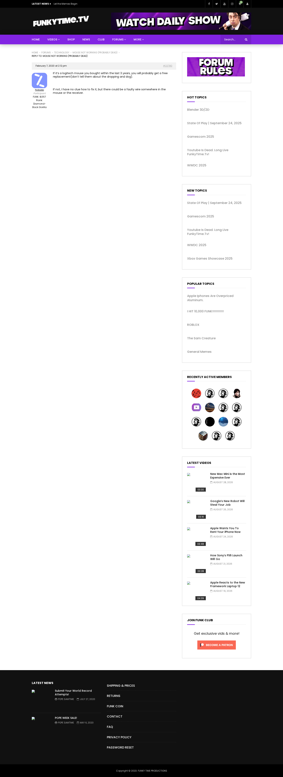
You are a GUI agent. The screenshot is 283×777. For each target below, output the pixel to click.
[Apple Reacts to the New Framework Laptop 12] (196, 591)
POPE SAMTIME (66, 699)
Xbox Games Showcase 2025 (210, 258)
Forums (46, 52)
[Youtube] (224, 4)
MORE (137, 39)
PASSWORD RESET (120, 747)
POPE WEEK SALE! (66, 718)
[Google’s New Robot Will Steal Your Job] (196, 509)
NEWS (86, 39)
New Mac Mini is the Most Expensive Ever (227, 475)
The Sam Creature (201, 338)
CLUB (101, 39)
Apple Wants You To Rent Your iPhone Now (225, 530)
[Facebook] (209, 4)
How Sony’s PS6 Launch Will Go (226, 557)
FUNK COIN (115, 706)
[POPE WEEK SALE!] (41, 726)
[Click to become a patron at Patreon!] (216, 650)
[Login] (247, 4)
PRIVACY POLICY (119, 737)
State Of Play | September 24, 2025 (214, 123)
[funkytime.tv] (61, 21)
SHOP (71, 39)
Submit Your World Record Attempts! (73, 692)
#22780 (167, 65)
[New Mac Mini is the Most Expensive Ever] (196, 482)
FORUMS (117, 39)
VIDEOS (52, 39)
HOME (36, 39)
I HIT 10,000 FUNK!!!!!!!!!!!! (205, 311)
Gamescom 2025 (200, 137)
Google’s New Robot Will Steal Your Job (227, 503)
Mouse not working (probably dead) (95, 52)
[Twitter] (216, 4)
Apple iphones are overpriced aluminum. (210, 298)
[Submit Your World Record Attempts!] (41, 699)
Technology (61, 52)
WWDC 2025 (196, 165)
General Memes (199, 352)
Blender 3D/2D (198, 110)
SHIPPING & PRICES (121, 685)
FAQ (110, 727)
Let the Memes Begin (65, 3)
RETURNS (113, 696)
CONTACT (114, 716)
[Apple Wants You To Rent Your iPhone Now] (196, 536)
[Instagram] (232, 4)
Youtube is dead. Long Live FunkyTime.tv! (207, 152)
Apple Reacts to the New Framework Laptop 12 (227, 584)
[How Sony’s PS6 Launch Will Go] (196, 564)
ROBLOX (193, 325)
